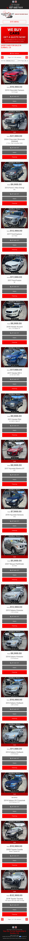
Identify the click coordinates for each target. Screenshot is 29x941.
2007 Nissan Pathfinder (14, 565)
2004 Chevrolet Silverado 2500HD (14, 141)
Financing (14, 106)
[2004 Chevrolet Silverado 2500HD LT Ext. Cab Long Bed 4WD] (14, 120)
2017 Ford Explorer (14, 235)
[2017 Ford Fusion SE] (14, 264)
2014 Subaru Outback (14, 753)
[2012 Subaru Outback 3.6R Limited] (14, 687)
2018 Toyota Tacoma (14, 899)
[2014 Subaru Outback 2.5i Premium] (14, 733)
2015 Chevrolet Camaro (14, 91)
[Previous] (2, 57)
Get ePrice (14, 797)
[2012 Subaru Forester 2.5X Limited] (14, 594)
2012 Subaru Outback (14, 704)
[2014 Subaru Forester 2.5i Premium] (14, 640)
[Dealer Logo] (14, 14)
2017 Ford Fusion (14, 281)
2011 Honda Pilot (14, 420)
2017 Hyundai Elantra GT (14, 469)
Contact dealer (15, 41)
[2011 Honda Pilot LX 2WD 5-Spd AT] (14, 403)
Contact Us (15, 929)
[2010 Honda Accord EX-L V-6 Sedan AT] (14, 310)
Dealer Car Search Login (14, 935)
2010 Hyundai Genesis (14, 515)
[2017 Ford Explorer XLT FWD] (14, 218)
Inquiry (14, 101)
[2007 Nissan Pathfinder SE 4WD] (14, 545)
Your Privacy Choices (15, 936)
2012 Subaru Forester (14, 611)
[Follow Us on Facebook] (13, 2)
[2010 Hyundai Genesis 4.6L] (14, 499)
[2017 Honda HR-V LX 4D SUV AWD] (14, 357)
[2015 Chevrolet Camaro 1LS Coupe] (14, 74)
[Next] (26, 57)
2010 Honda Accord (14, 327)
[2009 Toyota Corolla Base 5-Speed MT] (14, 831)
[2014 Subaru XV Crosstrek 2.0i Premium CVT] (14, 782)
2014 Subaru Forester (14, 657)
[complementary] (25, 937)
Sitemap (9, 936)
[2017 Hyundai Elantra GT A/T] (14, 449)
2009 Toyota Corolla (14, 850)
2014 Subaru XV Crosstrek (14, 801)
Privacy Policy (20, 929)
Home (8, 929)
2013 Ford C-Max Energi (14, 188)
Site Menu (14, 22)
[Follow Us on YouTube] (16, 2)
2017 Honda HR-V (14, 374)
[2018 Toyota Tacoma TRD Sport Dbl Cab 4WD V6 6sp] (14, 880)
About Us (10, 929)
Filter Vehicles (15, 53)
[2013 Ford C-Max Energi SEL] (14, 171)
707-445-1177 (16, 7)
